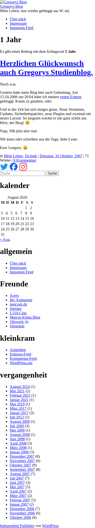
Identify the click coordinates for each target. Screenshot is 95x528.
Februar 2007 (20, 500)
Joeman (15, 309)
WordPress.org (21, 363)
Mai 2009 (17, 430)
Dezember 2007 (22, 456)
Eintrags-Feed (20, 354)
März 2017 (18, 408)
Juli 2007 (17, 478)
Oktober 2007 (20, 465)
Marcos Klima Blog (25, 317)
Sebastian (17, 326)
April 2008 (18, 443)
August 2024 (20, 387)
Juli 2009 (17, 426)
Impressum (18, 23)
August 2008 (20, 435)
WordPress (50, 526)
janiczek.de (18, 304)
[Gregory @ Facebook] (14, 166)
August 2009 (20, 421)
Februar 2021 (20, 395)
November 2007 (22, 461)
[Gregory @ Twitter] (4, 166)
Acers (14, 295)
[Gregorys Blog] (13, 2)
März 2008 (18, 448)
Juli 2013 (17, 417)
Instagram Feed (21, 28)
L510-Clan (18, 313)
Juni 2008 (17, 439)
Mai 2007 (17, 487)
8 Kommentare (24, 160)
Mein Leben (13, 156)
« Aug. (5, 239)
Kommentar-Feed (23, 358)
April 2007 (18, 491)
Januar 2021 (19, 400)
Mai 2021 (17, 391)
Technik (31, 156)
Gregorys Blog (11, 6)
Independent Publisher (17, 526)
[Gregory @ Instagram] (23, 166)
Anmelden (18, 350)
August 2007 (20, 474)
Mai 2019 (17, 404)
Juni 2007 (17, 483)
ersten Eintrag (70, 97)
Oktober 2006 (20, 517)
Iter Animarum (21, 300)
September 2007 (22, 469)
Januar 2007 (19, 504)
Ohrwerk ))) (19, 322)
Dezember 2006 (22, 509)
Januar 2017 (19, 413)
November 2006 (22, 513)
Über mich (18, 19)
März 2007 (18, 496)
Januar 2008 (19, 452)
